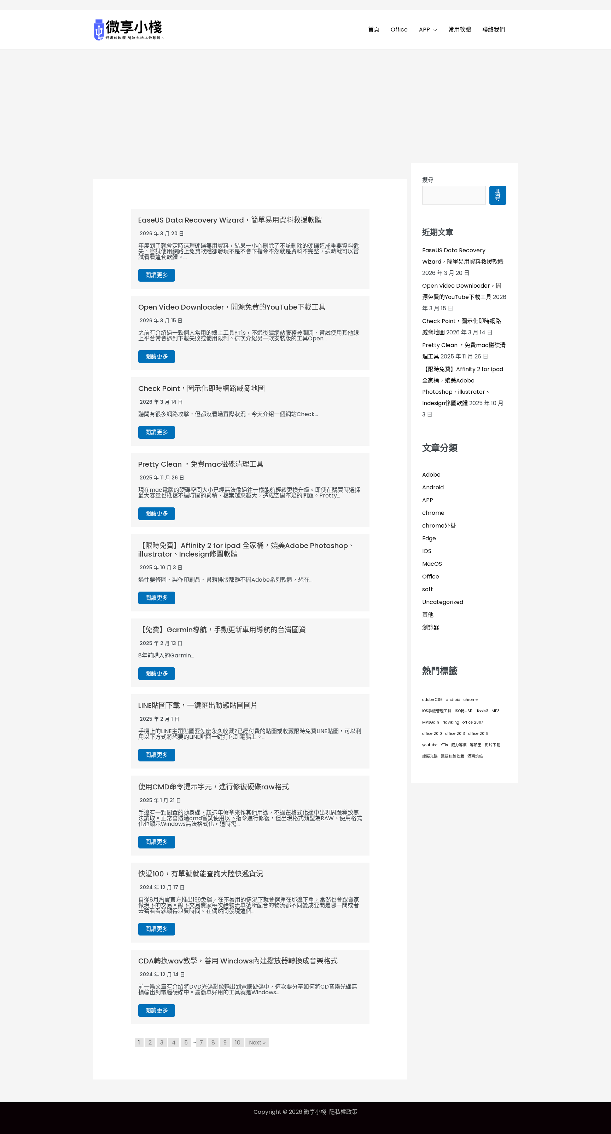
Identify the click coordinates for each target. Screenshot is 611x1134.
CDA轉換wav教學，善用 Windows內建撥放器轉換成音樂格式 (238, 961)
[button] (433, 30)
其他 (427, 615)
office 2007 (472, 722)
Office (430, 576)
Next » (257, 1042)
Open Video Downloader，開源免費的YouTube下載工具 (232, 307)
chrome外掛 (439, 526)
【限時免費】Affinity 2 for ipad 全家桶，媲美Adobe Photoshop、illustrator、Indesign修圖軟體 (246, 550)
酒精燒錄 (475, 756)
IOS (426, 551)
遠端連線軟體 (452, 756)
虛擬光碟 (430, 756)
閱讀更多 (156, 275)
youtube (429, 745)
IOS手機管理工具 (437, 711)
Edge (429, 538)
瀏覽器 (430, 627)
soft (427, 589)
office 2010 (432, 733)
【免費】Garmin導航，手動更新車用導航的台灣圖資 (222, 630)
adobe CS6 (432, 699)
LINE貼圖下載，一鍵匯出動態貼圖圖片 (198, 705)
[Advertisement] (305, 102)
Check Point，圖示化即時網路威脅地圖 (201, 388)
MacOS (432, 564)
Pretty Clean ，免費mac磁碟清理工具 (200, 464)
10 (237, 1042)
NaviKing (450, 722)
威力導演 (459, 745)
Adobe (431, 475)
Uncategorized (442, 602)
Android (433, 487)
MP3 (495, 711)
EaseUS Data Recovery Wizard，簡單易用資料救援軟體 (230, 220)
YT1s (444, 745)
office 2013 (455, 733)
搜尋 (427, 180)
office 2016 (478, 733)
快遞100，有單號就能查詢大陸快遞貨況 (200, 874)
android (453, 699)
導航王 (476, 745)
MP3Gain (430, 722)
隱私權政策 (343, 1112)
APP (427, 500)
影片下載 (492, 745)
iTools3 (482, 711)
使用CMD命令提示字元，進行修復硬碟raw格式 (213, 787)
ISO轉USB (463, 711)
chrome (433, 513)
